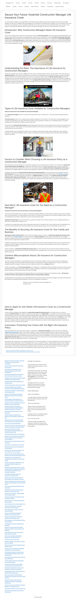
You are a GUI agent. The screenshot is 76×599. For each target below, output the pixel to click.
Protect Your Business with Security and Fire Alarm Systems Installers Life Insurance (14, 464)
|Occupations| (50, 6)
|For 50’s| (30, 3)
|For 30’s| (18, 3)
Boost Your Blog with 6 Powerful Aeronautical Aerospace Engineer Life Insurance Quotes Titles (14, 430)
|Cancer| (20, 6)
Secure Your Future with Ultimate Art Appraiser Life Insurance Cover (19, 350)
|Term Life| (49, 3)
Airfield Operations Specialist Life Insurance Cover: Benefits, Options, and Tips (14, 416)
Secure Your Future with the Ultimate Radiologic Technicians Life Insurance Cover (14, 396)
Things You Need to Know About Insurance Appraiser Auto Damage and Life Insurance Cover (15, 483)
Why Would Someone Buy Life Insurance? (15, 434)
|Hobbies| (43, 6)
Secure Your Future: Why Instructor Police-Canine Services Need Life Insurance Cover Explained (15, 438)
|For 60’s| (43, 3)
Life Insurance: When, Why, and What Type (15, 588)
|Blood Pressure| (34, 6)
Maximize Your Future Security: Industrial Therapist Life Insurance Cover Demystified (23, 351)
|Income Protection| (59, 6)
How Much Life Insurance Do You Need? (14, 444)
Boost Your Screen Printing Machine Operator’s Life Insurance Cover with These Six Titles (15, 576)
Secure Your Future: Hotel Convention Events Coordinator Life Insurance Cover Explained (14, 529)
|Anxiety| (14, 6)
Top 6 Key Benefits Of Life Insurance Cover (15, 504)
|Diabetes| (8, 6)
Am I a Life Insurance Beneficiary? (13, 423)
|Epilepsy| (27, 6)
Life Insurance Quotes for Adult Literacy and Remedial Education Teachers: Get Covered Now (14, 554)
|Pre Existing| (66, 3)
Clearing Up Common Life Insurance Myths (15, 385)
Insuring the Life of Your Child (12, 539)
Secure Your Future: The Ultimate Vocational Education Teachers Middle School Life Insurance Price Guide (14, 408)
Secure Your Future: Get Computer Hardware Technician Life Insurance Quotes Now (13, 581)
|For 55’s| (36, 3)
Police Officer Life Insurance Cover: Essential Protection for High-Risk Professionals (13, 371)
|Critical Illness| (57, 3)
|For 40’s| (24, 3)
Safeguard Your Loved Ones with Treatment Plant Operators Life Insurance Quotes (14, 459)
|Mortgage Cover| (9, 3)
